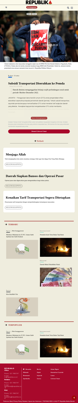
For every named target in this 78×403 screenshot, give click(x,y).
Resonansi (26, 375)
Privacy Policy (17, 401)
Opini (34, 14)
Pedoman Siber (8, 401)
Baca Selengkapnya (39, 118)
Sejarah (39, 375)
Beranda (28, 369)
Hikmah (25, 372)
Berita (29, 14)
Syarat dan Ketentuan (35, 401)
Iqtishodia (26, 378)
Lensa (53, 375)
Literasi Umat (55, 378)
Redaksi (24, 401)
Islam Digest (55, 369)
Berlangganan (31, 7)
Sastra (39, 378)
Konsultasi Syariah (57, 372)
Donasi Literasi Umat (39, 131)
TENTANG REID (48, 401)
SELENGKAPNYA (14, 164)
